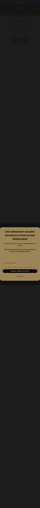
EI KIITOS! (20, 276)
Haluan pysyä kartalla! (20, 271)
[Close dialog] (38, 229)
